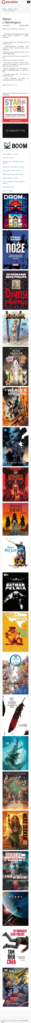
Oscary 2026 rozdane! (8, 187)
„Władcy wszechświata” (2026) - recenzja (13, 174)
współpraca (14, 1020)
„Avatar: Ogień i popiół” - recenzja (11, 170)
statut (8, 1020)
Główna (4, 9)
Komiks (10, 9)
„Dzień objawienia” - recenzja (10, 154)
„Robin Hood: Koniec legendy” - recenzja (13, 167)
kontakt (19, 1020)
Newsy (15, 9)
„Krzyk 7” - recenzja (8, 190)
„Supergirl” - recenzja (8, 158)
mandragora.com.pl (12, 85)
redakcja (3, 1020)
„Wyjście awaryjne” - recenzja (10, 178)
